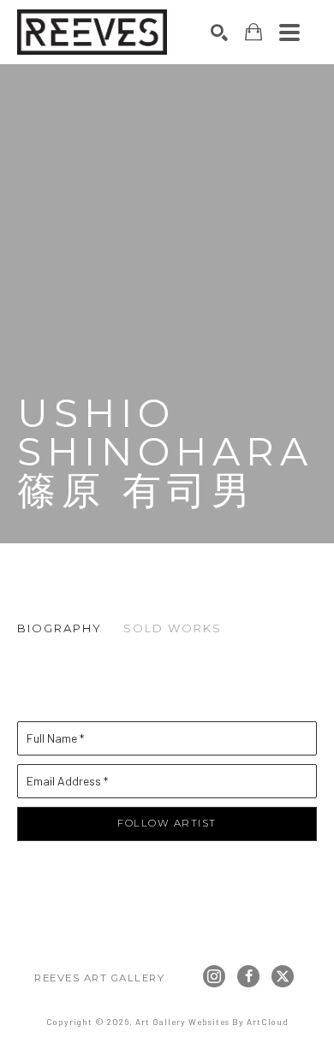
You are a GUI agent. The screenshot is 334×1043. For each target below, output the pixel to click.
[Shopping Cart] (253, 32)
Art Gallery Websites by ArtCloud (212, 1021)
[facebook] (248, 976)
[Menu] (289, 32)
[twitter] (282, 976)
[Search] (219, 32)
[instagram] (214, 976)
